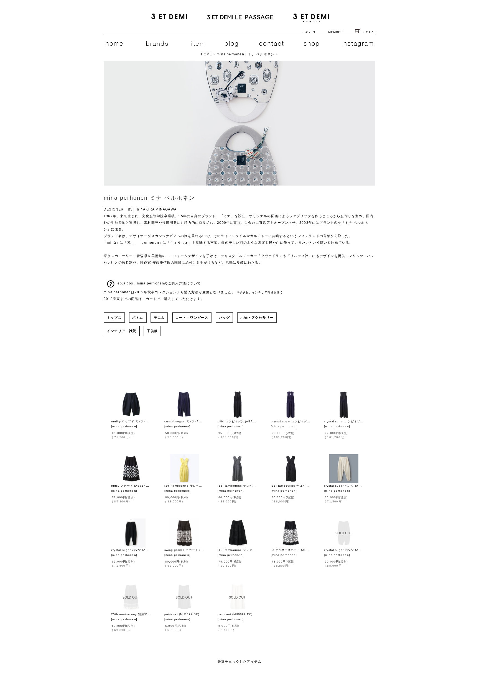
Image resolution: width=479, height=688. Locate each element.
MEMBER (335, 32)
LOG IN (309, 32)
